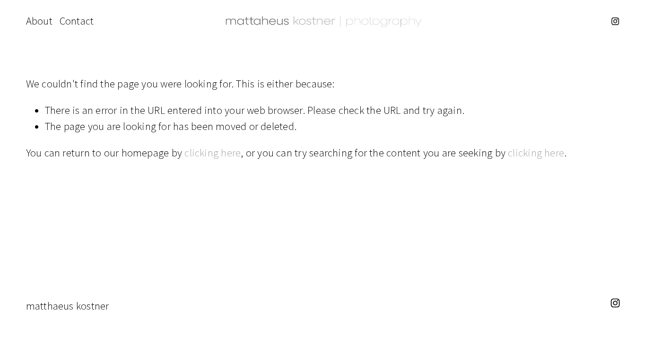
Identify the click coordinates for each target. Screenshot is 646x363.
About (39, 20)
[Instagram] (615, 21)
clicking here (212, 152)
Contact (77, 20)
